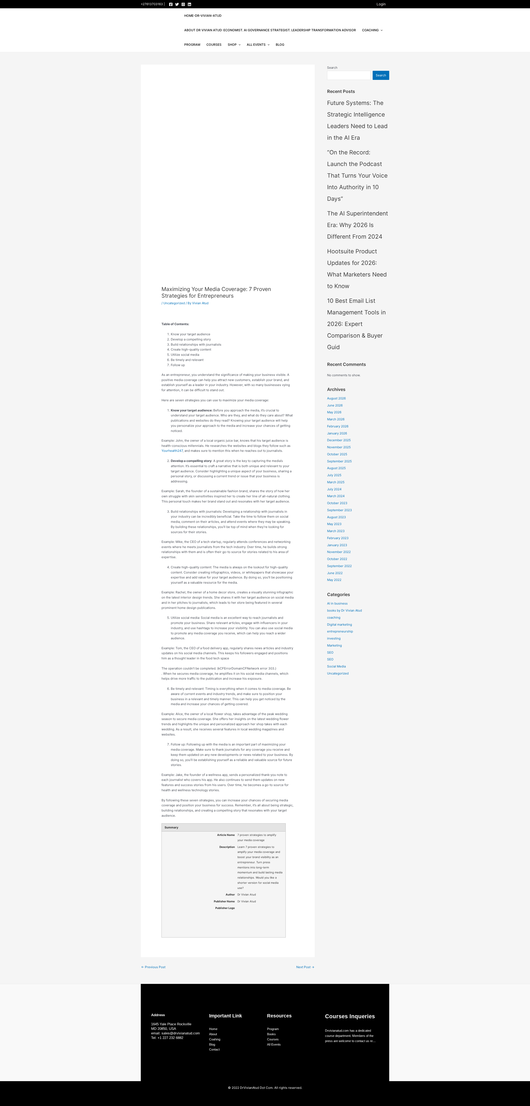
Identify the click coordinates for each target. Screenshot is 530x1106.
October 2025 (337, 454)
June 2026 (335, 405)
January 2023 (337, 545)
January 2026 (337, 433)
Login (381, 4)
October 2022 (337, 559)
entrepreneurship (340, 631)
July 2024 (334, 489)
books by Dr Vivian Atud (344, 610)
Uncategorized (174, 303)
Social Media (336, 666)
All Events (256, 45)
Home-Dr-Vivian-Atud (203, 16)
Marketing (334, 645)
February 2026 (337, 426)
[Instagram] (183, 4)
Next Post (305, 967)
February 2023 (338, 538)
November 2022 (339, 552)
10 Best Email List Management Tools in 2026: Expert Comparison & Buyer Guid (356, 324)
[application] (381, 30)
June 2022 (335, 573)
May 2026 (334, 412)
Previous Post (153, 967)
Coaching (370, 30)
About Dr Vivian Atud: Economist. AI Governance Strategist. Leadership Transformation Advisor (270, 30)
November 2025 (339, 447)
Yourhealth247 (172, 451)
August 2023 (336, 517)
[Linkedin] (189, 4)
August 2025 (336, 468)
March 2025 (335, 482)
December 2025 (339, 440)
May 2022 (334, 580)
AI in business (337, 603)
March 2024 (336, 496)
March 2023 (336, 531)
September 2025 (339, 461)
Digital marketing (339, 624)
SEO (330, 652)
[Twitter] (177, 4)
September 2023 (339, 510)
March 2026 (335, 419)
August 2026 (336, 398)
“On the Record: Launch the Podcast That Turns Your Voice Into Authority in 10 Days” (357, 175)
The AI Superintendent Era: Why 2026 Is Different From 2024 (357, 225)
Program (192, 45)
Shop (232, 45)
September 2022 (339, 566)
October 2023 (337, 503)
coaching (333, 617)
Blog (280, 45)
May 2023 (334, 524)
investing (334, 638)
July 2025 (334, 475)
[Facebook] (171, 4)
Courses (214, 45)
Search (332, 68)
